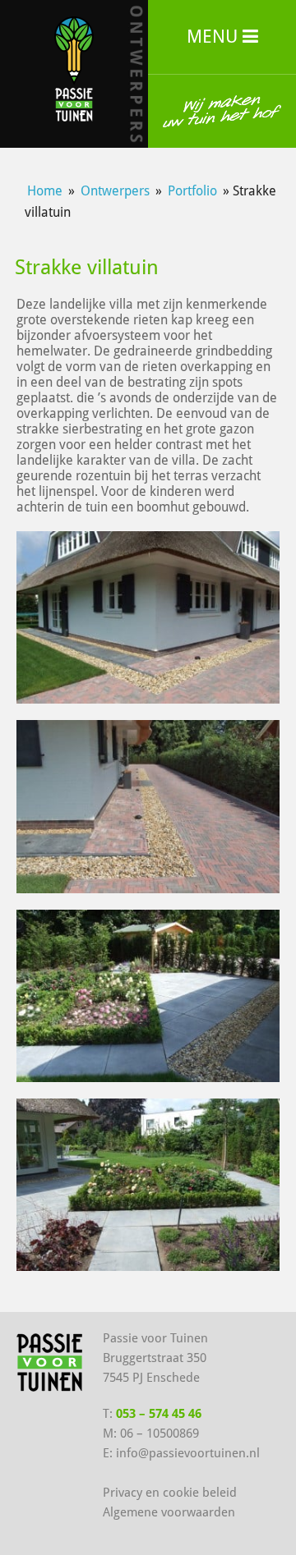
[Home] (74, 67)
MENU (215, 36)
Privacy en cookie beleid (170, 1492)
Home (44, 191)
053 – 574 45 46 (158, 1413)
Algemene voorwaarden (169, 1512)
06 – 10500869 (159, 1433)
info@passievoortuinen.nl (188, 1453)
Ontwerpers (115, 191)
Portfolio (192, 191)
